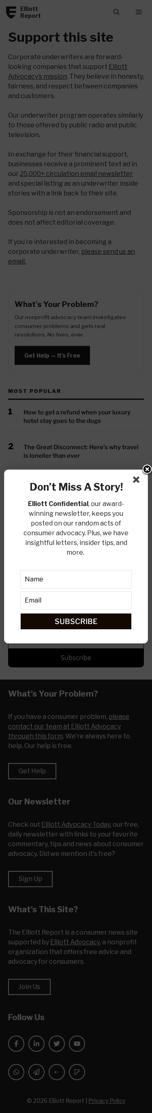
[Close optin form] (138, 481)
